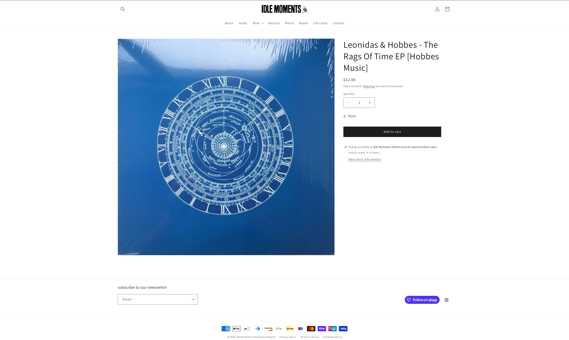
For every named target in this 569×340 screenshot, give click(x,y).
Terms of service (310, 336)
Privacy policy (288, 336)
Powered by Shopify (263, 336)
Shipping (369, 86)
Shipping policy (332, 336)
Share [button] (352, 116)
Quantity (349, 94)
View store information (364, 159)
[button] (123, 9)
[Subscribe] (193, 299)
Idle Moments (244, 336)
